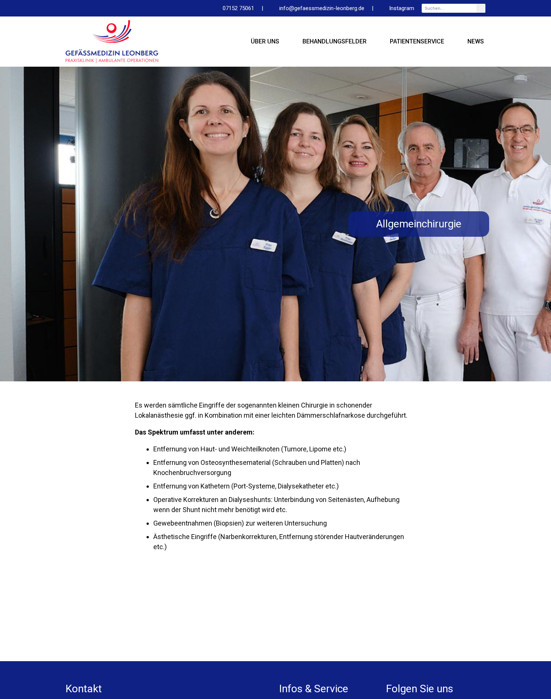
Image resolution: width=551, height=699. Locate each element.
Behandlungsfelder (334, 41)
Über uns (265, 41)
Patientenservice (417, 41)
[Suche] (480, 8)
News (475, 41)
